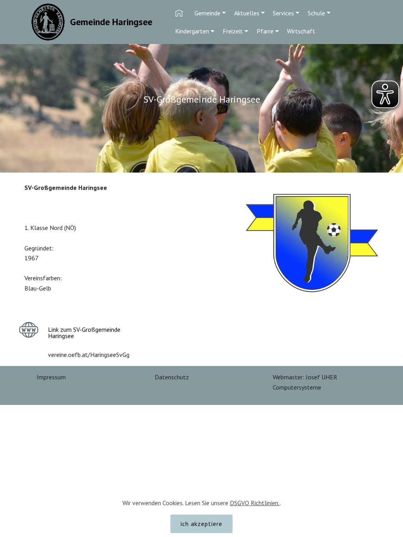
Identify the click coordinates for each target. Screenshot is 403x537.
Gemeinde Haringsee (111, 22)
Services (283, 13)
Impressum (51, 377)
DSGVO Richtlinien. (255, 503)
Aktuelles (246, 13)
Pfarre (265, 31)
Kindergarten (192, 31)
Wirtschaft (301, 31)
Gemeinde (207, 13)
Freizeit (233, 31)
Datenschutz (172, 377)
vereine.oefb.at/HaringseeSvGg (88, 355)
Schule (316, 13)
